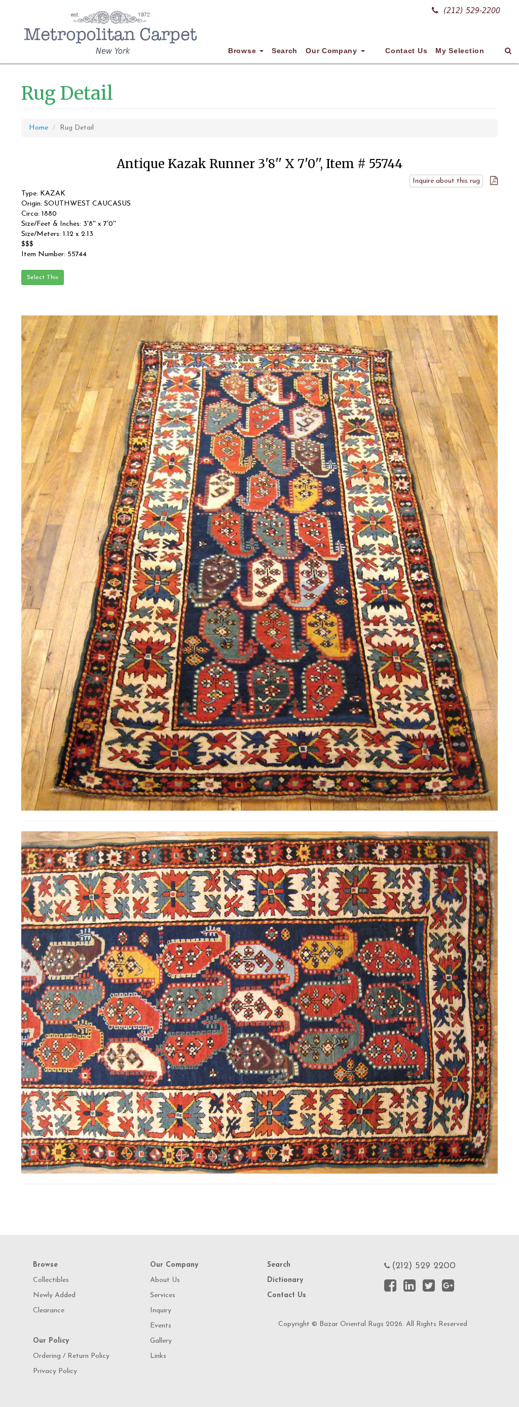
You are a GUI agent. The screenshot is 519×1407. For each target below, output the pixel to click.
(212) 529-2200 (471, 10)
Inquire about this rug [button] (446, 181)
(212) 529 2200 (424, 1266)
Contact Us (406, 51)
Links (158, 1356)
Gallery (161, 1341)
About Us (165, 1280)
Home (38, 128)
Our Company (332, 51)
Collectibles (51, 1280)
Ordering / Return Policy (71, 1356)
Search (285, 51)
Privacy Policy (55, 1371)
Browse (243, 51)
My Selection (459, 51)
